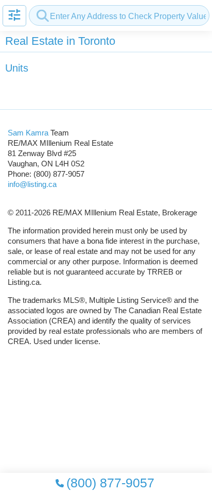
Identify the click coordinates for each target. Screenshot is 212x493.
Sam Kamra (28, 132)
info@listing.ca (32, 184)
